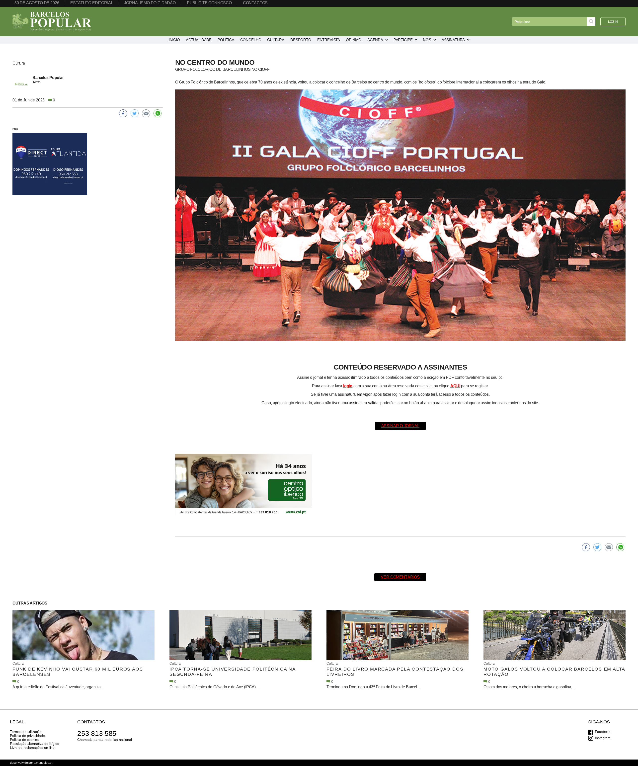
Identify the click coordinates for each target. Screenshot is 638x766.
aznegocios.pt (43, 763)
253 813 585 (96, 733)
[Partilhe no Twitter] (597, 547)
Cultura (18, 663)
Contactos (255, 3)
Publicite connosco (209, 3)
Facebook (602, 732)
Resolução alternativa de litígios (34, 744)
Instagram (603, 738)
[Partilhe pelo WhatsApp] (620, 547)
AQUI (455, 386)
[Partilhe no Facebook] (586, 547)
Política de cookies (24, 740)
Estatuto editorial (91, 3)
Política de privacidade (27, 736)
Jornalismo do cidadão (150, 3)
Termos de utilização (26, 732)
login (347, 386)
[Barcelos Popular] (51, 21)
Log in (613, 21)
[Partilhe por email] (609, 547)
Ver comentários (400, 577)
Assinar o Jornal (400, 426)
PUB (15, 129)
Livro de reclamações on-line (32, 748)
